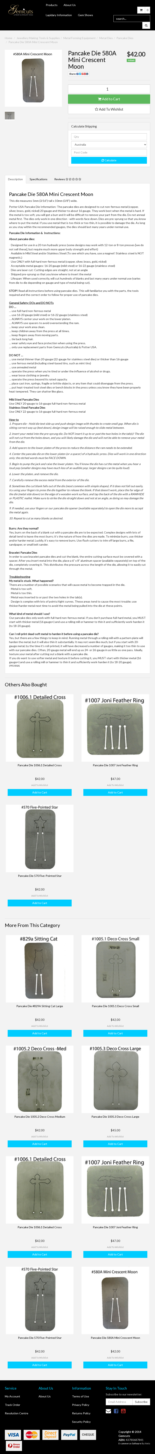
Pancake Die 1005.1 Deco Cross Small (115, 1006)
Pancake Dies (124, 38)
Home (8, 38)
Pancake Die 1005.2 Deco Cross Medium (39, 1116)
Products (52, 5)
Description (15, 179)
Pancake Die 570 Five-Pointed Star (40, 875)
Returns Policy (81, 1413)
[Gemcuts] (21, 9)
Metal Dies (106, 38)
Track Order (12, 1404)
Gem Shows (85, 15)
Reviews (60, 179)
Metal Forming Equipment (79, 38)
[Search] (146, 25)
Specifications (38, 179)
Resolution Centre (16, 1413)
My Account (12, 1396)
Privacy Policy (80, 1404)
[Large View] (10, 115)
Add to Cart (110, 99)
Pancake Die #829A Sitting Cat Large (39, 1006)
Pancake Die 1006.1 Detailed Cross (40, 765)
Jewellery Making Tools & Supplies (38, 38)
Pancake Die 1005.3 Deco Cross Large (115, 1116)
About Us (70, 5)
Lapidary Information (59, 15)
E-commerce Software (129, 1443)
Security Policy (81, 1421)
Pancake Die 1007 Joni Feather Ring (115, 765)
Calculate (110, 160)
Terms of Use (80, 1396)
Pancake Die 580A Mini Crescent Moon (33, 42)
